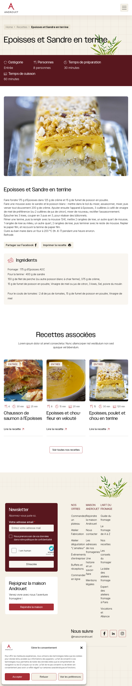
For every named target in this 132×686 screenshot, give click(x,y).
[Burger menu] (124, 8)
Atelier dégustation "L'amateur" (78, 544)
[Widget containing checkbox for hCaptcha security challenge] (33, 550)
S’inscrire (31, 564)
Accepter (17, 676)
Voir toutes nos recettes (66, 449)
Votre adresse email (22, 522)
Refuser (44, 676)
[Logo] (11, 8)
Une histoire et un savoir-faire (90, 566)
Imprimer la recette (54, 245)
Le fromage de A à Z (105, 530)
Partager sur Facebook (19, 245)
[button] (81, 647)
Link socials (104, 633)
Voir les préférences (70, 676)
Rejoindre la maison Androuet (91, 519)
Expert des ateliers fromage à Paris (105, 594)
